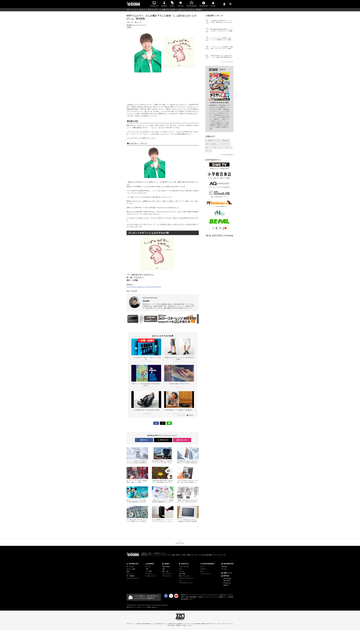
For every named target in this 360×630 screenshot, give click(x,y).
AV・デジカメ (130, 566)
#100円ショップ (216, 144)
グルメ (181, 569)
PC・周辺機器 (130, 576)
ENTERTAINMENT (208, 564)
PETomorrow (227, 583)
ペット (181, 580)
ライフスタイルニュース (185, 582)
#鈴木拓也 (226, 140)
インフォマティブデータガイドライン (208, 594)
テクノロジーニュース (133, 578)
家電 (128, 571)
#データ (208, 151)
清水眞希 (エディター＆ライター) (136, 25)
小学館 (186, 597)
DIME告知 (224, 566)
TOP (128, 10)
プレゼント (224, 569)
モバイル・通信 (131, 569)
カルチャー (142, 10)
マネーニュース (166, 576)
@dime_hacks (183, 440)
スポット (202, 566)
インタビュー (149, 573)
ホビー (202, 571)
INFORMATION (228, 564)
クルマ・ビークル (184, 566)
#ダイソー (209, 147)
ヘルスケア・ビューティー (186, 578)
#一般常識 (209, 140)
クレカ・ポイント (167, 573)
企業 (147, 569)
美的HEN (225, 585)
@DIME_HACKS (164, 440)
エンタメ (134, 10)
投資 (163, 569)
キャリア (148, 566)
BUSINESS (150, 564)
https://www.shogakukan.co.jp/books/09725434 (144, 287)
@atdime (144, 440)
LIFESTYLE (185, 564)
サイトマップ (194, 594)
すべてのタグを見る (226, 154)
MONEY (167, 564)
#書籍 (129, 27)
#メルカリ (217, 140)
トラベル (181, 571)
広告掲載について (222, 597)
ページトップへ (180, 543)
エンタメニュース (205, 573)
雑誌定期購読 (193, 597)
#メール (229, 147)
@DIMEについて (185, 594)
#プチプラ (226, 144)
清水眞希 (146, 301)
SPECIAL (226, 576)
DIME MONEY (166, 566)
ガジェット (130, 573)
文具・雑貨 (182, 573)
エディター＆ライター (150, 298)
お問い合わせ (223, 594)
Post (162, 423)
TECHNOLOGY (134, 564)
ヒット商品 (149, 571)
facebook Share (156, 423)
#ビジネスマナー (219, 147)
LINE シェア (169, 423)
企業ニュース (228, 573)
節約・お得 (165, 571)
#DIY (207, 144)
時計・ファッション (184, 576)
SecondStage (227, 578)
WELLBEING (226, 580)
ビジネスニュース (150, 576)
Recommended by (182, 415)
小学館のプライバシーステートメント (207, 597)
